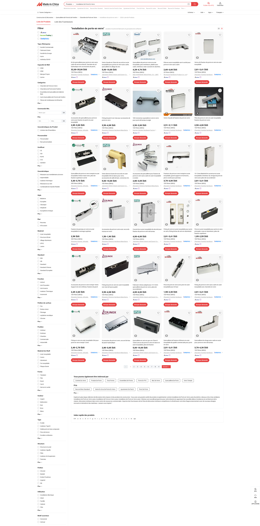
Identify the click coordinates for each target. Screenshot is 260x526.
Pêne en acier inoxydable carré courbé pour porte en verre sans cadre (177, 63)
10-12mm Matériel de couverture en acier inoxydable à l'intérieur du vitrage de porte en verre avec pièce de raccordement (208, 176)
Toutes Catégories (45, 12)
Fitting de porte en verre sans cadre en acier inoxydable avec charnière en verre (208, 286)
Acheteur (190, 12)
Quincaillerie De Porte (172, 380)
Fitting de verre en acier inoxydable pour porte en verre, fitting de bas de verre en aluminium (178, 230)
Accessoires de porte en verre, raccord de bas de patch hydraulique (116, 341)
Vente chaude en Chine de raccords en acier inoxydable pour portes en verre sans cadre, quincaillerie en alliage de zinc (115, 64)
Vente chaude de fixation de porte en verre (177, 118)
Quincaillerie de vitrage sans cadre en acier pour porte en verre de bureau (207, 341)
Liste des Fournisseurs (64, 22)
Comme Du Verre (80, 380)
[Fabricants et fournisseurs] (48, 4)
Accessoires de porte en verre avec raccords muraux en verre (115, 230)
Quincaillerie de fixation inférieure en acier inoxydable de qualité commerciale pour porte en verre (178, 342)
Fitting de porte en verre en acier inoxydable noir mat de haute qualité (115, 286)
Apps (209, 12)
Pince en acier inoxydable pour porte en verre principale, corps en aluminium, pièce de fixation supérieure (208, 231)
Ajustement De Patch (129, 8)
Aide (201, 12)
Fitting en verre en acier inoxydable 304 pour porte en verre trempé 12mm (85, 341)
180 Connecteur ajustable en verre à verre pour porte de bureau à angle (146, 119)
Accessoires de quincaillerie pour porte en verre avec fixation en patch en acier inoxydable (84, 120)
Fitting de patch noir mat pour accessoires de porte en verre (116, 119)
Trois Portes (110, 380)
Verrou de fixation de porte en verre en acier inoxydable (208, 63)
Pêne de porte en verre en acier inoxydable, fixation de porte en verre (207, 119)
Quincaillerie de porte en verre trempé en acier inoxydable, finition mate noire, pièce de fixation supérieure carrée (85, 176)
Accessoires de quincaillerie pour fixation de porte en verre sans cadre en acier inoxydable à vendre (147, 176)
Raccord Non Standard (96, 8)
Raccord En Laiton (151, 8)
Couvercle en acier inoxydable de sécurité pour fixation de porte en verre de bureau (147, 230)
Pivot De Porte (141, 8)
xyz (135, 419)
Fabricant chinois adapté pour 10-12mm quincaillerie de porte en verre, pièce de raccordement (145, 287)
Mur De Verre (156, 380)
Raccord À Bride (162, 8)
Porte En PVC (142, 380)
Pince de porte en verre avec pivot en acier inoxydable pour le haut (177, 286)
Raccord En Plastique (174, 8)
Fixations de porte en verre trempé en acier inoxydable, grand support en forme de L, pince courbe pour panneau (177, 176)
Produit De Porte (96, 380)
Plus (75, 393)
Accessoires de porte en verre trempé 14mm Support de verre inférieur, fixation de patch (84, 286)
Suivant (165, 367)
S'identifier (220, 5)
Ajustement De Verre (83, 8)
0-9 (75, 419)
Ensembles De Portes (126, 380)
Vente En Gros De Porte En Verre (113, 8)
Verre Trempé (188, 380)
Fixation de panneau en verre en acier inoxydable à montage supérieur (82, 230)
